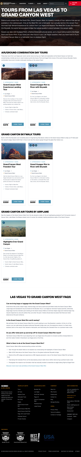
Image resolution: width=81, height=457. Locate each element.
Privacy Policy (54, 409)
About (45, 3)
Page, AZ (36, 397)
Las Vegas (36, 392)
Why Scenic (54, 392)
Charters (22, 3)
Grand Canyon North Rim (24, 411)
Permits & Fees (38, 403)
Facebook (69, 416)
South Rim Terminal (39, 394)
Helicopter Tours (22, 397)
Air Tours (20, 392)
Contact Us (53, 397)
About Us (53, 389)
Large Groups (37, 406)
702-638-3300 (74, 3)
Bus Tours (20, 399)
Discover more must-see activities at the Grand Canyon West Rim (26, 366)
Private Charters (22, 419)
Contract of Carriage (56, 414)
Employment (54, 394)
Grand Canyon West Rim (24, 408)
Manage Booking (55, 402)
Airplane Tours (21, 394)
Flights (30, 3)
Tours (13, 3)
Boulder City (37, 389)
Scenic (5, 387)
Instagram (69, 419)
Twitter (74, 416)
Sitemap (77, 451)
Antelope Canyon (22, 416)
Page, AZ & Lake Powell (24, 414)
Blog (39, 3)
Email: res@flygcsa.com (73, 405)
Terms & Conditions (55, 412)
